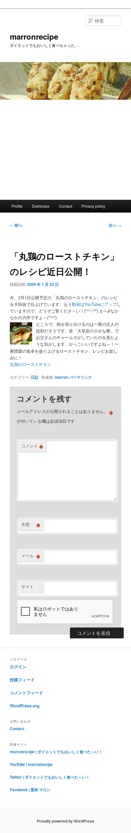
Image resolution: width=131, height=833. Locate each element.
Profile (17, 206)
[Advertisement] (65, 150)
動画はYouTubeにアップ (94, 304)
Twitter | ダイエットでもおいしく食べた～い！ (50, 777)
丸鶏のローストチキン (30, 364)
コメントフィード (26, 693)
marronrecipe (34, 36)
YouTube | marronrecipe (31, 764)
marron (61, 377)
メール (30, 556)
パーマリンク (80, 377)
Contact (65, 206)
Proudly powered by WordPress (65, 821)
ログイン (18, 667)
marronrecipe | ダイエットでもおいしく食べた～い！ (56, 751)
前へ (16, 225)
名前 (30, 524)
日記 (34, 377)
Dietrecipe (41, 206)
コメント (32, 446)
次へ (115, 225)
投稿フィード (22, 680)
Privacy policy (93, 206)
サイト (27, 587)
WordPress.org (24, 706)
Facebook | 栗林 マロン (30, 789)
